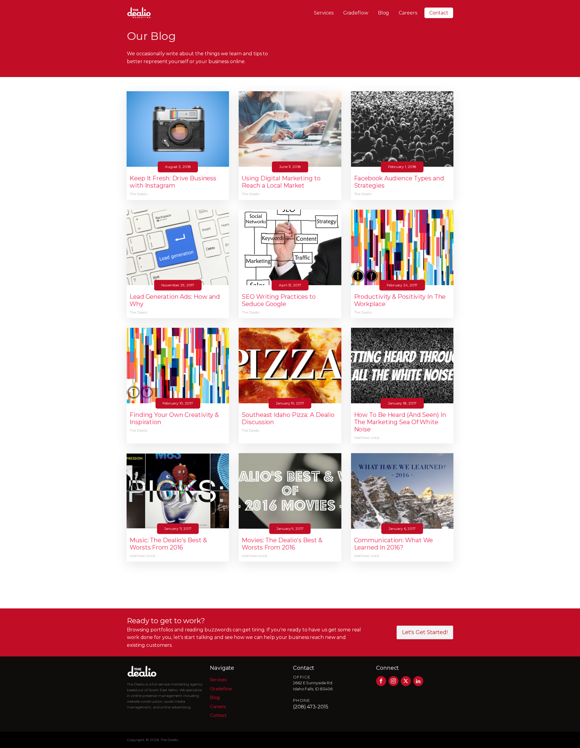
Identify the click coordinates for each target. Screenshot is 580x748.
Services (323, 13)
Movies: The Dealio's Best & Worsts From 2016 (282, 544)
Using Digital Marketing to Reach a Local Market (281, 182)
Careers (408, 13)
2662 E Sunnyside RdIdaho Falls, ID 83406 (313, 686)
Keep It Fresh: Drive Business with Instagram (173, 182)
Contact (438, 13)
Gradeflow (355, 13)
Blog (383, 13)
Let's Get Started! (425, 632)
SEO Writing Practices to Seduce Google (279, 300)
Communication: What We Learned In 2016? (393, 544)
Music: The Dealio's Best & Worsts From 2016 (168, 544)
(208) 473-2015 (310, 707)
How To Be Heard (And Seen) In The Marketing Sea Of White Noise (400, 422)
